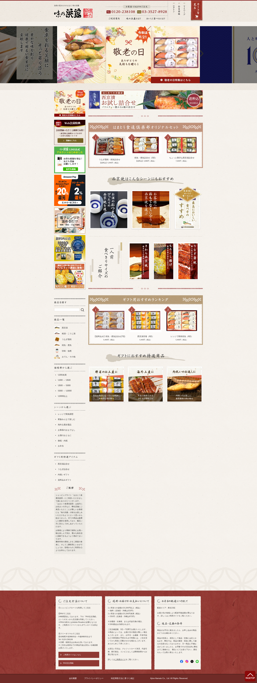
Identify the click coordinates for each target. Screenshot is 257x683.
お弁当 (61, 446)
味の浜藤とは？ (133, 18)
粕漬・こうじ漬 (68, 333)
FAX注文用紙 (68, 663)
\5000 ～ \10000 (65, 391)
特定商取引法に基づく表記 (122, 678)
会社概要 (73, 678)
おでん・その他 (68, 357)
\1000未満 (62, 375)
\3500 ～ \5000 (64, 385)
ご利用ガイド (120, 659)
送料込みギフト (64, 480)
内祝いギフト (63, 474)
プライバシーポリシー (94, 678)
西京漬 (65, 328)
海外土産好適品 (64, 425)
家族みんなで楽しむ (66, 419)
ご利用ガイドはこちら (72, 655)
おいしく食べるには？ (155, 18)
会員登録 (179, 9)
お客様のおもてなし (66, 430)
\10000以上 (63, 396)
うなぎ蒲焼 (67, 339)
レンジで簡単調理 (65, 414)
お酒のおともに (64, 435)
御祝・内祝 (63, 441)
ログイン (173, 7)
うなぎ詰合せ (63, 469)
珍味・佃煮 (67, 351)
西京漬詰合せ (63, 464)
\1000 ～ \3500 (64, 380)
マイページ (184, 11)
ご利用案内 (114, 18)
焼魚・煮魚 (67, 345)
